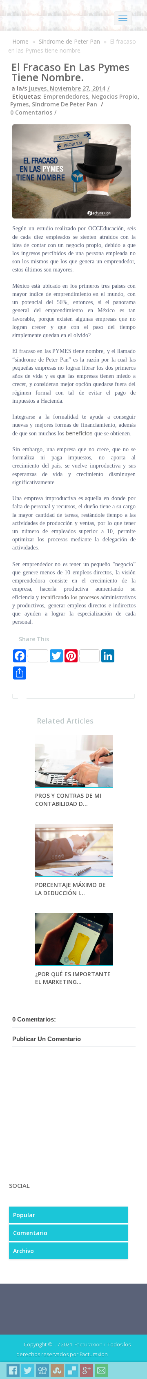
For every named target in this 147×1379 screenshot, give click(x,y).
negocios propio (114, 96)
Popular (24, 1215)
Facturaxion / (89, 1344)
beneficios (79, 433)
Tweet (27, 1370)
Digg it (42, 1370)
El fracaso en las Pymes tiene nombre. (70, 72)
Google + (86, 1370)
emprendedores (65, 96)
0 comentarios (31, 112)
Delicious (71, 1370)
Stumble (57, 1370)
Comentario (30, 1233)
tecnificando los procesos (70, 597)
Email (101, 1370)
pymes (19, 104)
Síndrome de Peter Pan (69, 41)
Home (20, 41)
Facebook (13, 1370)
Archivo (23, 1251)
